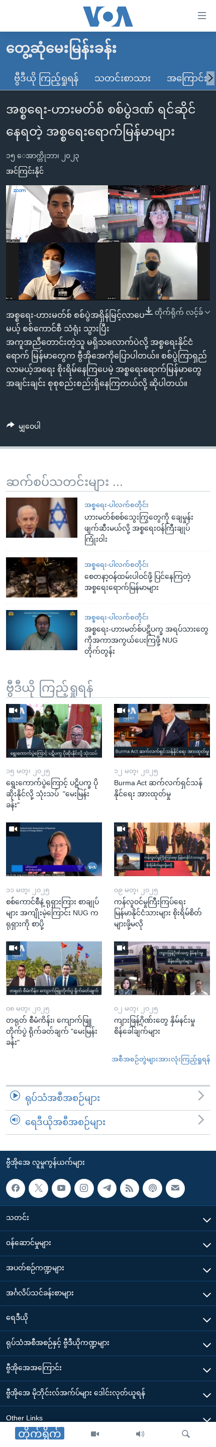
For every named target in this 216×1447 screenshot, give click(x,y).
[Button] (24, 428)
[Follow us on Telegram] (107, 1187)
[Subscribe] (175, 1187)
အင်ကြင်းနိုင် (25, 171)
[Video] (95, 1434)
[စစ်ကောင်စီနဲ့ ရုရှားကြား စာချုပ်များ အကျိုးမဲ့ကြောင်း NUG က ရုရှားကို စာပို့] (54, 849)
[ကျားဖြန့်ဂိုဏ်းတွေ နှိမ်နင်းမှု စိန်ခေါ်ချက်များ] (162, 968)
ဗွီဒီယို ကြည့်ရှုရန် (46, 78)
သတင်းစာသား (122, 78)
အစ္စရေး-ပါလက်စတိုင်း (116, 505)
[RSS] (129, 1187)
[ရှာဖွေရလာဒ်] (186, 1434)
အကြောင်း (187, 78)
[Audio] (140, 1434)
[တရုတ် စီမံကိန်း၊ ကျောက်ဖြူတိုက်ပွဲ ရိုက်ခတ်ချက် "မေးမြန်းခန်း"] (54, 968)
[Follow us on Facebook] (15, 1187)
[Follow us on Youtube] (61, 1187)
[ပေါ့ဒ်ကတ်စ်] (152, 1187)
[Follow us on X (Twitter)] (38, 1187)
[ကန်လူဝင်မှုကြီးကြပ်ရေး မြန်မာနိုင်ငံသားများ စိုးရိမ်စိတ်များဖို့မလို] (162, 849)
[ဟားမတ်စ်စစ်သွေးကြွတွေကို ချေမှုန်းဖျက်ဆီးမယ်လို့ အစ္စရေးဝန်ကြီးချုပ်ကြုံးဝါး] (41, 518)
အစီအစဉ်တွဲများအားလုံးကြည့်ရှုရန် (161, 1059)
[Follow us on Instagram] (83, 1187)
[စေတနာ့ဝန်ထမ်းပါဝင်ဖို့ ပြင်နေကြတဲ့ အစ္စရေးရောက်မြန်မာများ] (41, 577)
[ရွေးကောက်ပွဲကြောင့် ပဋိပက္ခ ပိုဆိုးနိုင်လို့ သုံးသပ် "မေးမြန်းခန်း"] (54, 731)
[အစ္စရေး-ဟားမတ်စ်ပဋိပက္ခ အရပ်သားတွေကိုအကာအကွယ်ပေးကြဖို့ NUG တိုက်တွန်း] (41, 630)
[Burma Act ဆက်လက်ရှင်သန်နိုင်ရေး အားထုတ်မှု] (162, 731)
